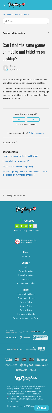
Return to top (9, 142)
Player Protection (26, 275)
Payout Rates (26, 310)
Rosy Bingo (7, 14)
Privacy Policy (26, 302)
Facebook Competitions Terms (26, 318)
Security (26, 279)
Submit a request (36, 133)
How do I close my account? (16, 161)
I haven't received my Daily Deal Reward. (21, 156)
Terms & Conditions (26, 294)
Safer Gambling (26, 271)
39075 (9, 396)
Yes (18, 119)
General (17, 14)
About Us (26, 256)
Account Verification (26, 283)
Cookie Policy (26, 306)
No (33, 119)
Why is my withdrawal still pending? (19, 166)
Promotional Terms (26, 298)
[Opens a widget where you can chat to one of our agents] (41, 408)
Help (26, 267)
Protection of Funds (26, 314)
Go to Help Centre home (14, 195)
